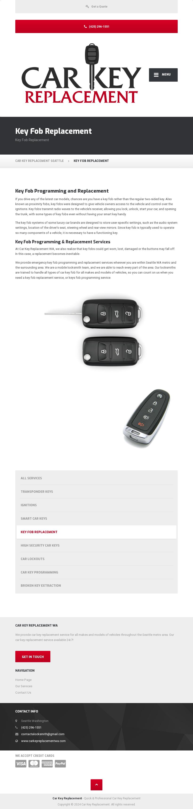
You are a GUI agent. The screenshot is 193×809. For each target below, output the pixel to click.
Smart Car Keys (34, 519)
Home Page (23, 680)
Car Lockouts (32, 559)
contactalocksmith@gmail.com (42, 734)
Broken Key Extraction (41, 586)
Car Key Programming (39, 572)
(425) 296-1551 (31, 727)
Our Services (23, 686)
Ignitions (29, 505)
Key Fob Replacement (39, 532)
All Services (31, 478)
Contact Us (23, 692)
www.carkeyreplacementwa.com (43, 741)
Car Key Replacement (67, 798)
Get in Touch (33, 657)
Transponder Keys (37, 492)
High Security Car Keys (40, 546)
